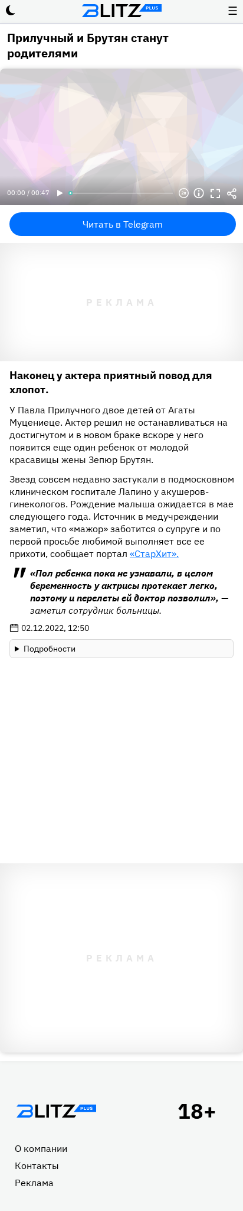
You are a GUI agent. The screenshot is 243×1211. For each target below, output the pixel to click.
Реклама (34, 1183)
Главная (56, 1111)
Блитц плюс (121, 10)
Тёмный (10, 10)
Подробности (49, 648)
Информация (199, 193)
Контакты (37, 1165)
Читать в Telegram (123, 224)
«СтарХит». (154, 553)
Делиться (232, 193)
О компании (41, 1148)
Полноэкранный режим (215, 193)
